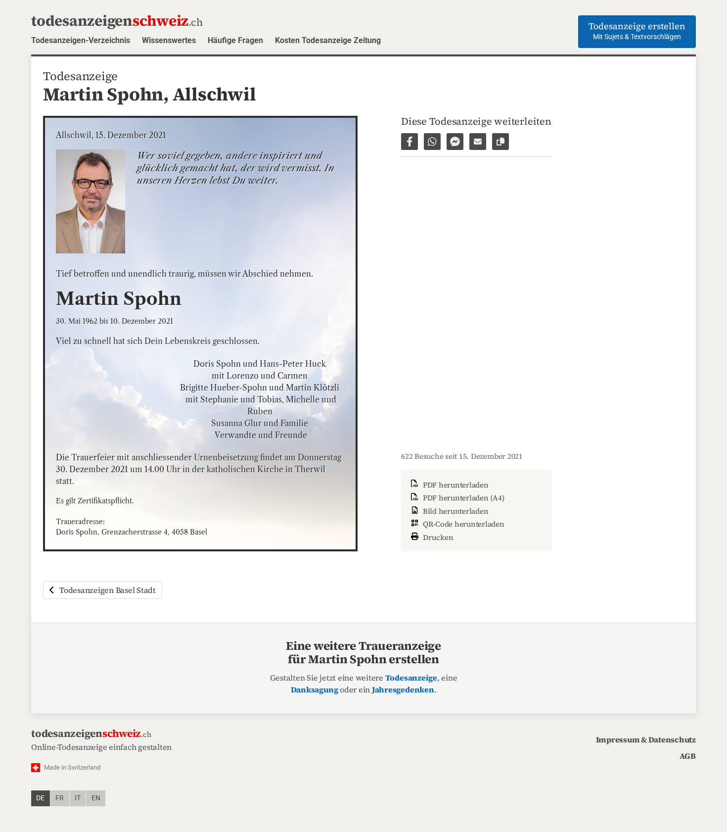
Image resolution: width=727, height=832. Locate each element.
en (95, 798)
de (40, 798)
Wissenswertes (169, 40)
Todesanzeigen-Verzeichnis (80, 40)
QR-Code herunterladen (462, 524)
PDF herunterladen (455, 485)
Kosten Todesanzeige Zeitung (328, 40)
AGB (688, 755)
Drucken (437, 537)
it (78, 798)
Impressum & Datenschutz (646, 739)
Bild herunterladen (454, 511)
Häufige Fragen (235, 40)
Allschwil (214, 94)
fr (59, 798)
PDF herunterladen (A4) (462, 497)
